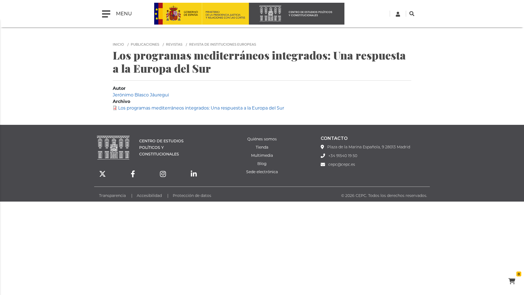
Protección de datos (192, 195)
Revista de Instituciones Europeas (222, 44)
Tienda (262, 147)
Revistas (174, 44)
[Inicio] (296, 14)
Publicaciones (145, 44)
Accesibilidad (149, 195)
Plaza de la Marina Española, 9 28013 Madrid (368, 146)
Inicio (118, 44)
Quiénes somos (262, 138)
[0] (512, 282)
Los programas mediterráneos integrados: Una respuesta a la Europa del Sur (201, 108)
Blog (262, 163)
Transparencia (112, 195)
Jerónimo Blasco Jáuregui (141, 95)
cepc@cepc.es (341, 164)
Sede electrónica (262, 171)
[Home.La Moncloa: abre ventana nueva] (178, 14)
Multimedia (262, 155)
